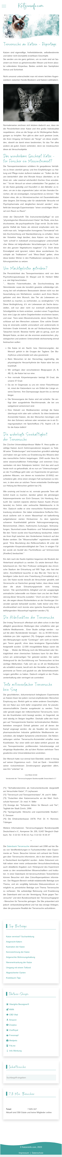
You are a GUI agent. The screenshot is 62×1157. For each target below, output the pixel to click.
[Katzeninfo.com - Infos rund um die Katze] (31, 6)
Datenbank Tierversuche (18, 846)
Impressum (24, 1153)
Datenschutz (37, 1153)
